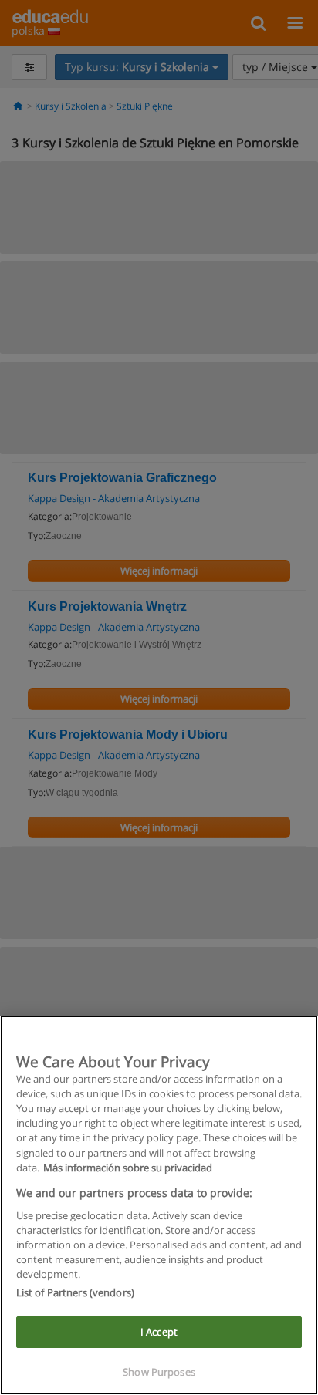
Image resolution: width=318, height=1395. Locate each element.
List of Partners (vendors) (75, 1292)
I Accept (159, 1332)
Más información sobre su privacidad (127, 1167)
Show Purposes (159, 1372)
